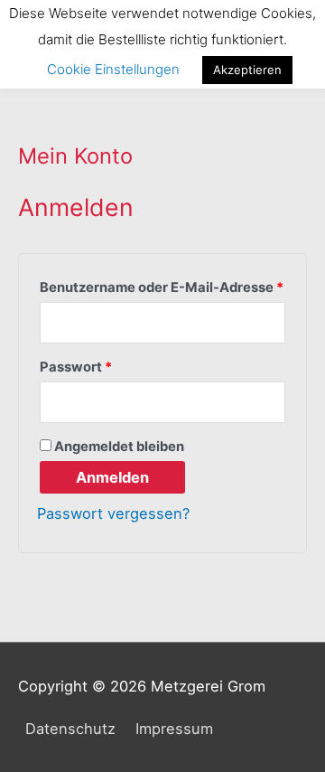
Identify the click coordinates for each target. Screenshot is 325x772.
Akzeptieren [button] (247, 69)
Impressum (174, 729)
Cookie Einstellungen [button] (113, 69)
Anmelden (112, 477)
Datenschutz (70, 729)
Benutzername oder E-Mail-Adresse (162, 285)
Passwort (114, 364)
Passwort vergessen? (113, 513)
